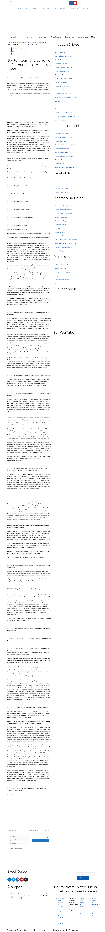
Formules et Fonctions (61, 75)
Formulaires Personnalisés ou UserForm (66, 243)
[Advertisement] (52, 22)
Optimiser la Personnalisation (63, 67)
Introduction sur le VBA (61, 181)
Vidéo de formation (74, 8)
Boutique (62, 8)
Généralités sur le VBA (61, 185)
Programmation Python (62, 279)
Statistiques (83, 37)
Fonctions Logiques (60, 141)
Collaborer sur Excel (60, 120)
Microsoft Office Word (61, 264)
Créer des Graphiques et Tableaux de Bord (67, 116)
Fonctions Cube (59, 163)
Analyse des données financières (22, 54)
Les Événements (60, 232)
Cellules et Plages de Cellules (63, 213)
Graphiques (56, 37)
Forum (55, 8)
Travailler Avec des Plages (62, 60)
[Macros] (88, 38)
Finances (28, 37)
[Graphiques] (48, 38)
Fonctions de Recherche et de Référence (67, 145)
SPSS (56, 283)
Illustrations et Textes (61, 101)
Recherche (69, 37)
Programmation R (60, 276)
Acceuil (19, 8)
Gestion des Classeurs (61, 82)
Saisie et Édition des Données (63, 56)
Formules (33, 8)
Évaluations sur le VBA (61, 192)
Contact (85, 8)
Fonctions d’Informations (62, 148)
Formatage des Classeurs (62, 86)
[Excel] (8, 38)
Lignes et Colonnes (60, 228)
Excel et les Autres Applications (64, 247)
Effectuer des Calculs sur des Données (66, 97)
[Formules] (34, 38)
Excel (26, 8)
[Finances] (21, 38)
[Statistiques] (75, 38)
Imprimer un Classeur (61, 90)
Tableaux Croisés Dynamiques (63, 112)
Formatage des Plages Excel (63, 63)
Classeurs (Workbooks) (61, 206)
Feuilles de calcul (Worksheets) (64, 209)
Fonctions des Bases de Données (64, 156)
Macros (42, 8)
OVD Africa (73, 930)
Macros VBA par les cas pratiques (64, 251)
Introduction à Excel (60, 52)
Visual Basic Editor (60, 236)
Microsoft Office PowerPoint (63, 272)
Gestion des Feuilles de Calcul (63, 78)
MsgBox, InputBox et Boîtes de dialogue (66, 239)
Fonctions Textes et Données (63, 137)
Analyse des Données (61, 109)
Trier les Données (60, 105)
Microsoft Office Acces (61, 268)
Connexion (46, 830)
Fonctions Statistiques (61, 152)
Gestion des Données (61, 217)
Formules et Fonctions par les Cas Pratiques (67, 167)
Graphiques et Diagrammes (63, 221)
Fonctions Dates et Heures (62, 133)
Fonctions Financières (61, 160)
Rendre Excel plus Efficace (62, 71)
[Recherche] (61, 38)
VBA (48, 8)
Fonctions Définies (60, 224)
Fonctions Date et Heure (62, 188)
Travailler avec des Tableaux (63, 93)
